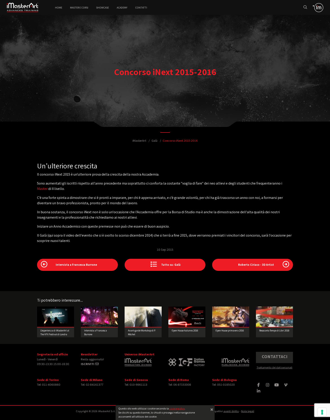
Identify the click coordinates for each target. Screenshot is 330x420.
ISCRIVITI (88, 364)
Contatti (141, 7)
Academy (122, 7)
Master (42, 188)
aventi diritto (231, 411)
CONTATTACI (274, 356)
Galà (154, 140)
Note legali (247, 411)
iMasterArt (139, 140)
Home (58, 7)
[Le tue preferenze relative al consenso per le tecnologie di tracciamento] (322, 412)
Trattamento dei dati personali (274, 367)
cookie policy (177, 408)
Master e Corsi (79, 7)
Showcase (102, 7)
